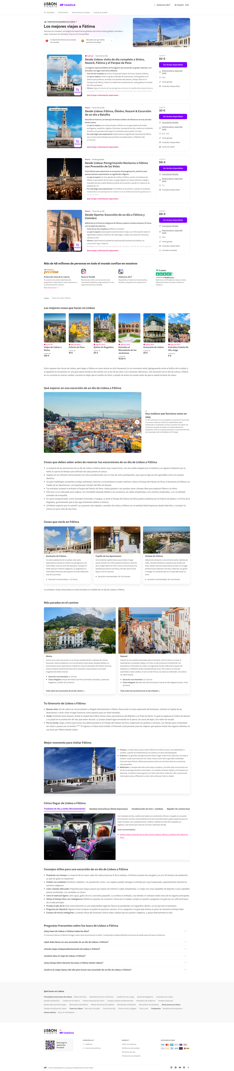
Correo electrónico (93, 1048)
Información (63, 12)
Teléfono (89, 1044)
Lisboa (46, 298)
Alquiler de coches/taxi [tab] (178, 808)
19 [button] (92, 56)
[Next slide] (79, 75)
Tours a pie (143, 1008)
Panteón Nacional (165, 1000)
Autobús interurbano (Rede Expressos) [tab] (108, 808)
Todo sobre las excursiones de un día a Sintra (64, 691)
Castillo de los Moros (71, 1000)
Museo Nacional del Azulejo (55, 1004)
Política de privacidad (130, 1048)
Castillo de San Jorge (125, 997)
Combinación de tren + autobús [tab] (147, 808)
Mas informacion (50, 287)
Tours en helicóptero (66, 1012)
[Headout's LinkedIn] (171, 1067)
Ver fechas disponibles (173, 64)
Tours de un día (109, 1008)
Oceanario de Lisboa (164, 997)
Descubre (50, 12)
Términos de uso (128, 1052)
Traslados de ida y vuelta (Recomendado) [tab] (64, 808)
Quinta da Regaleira (145, 997)
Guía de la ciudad (100, 12)
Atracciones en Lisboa (81, 12)
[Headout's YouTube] (180, 1067)
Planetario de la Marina (145, 1000)
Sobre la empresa (129, 1044)
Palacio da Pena (80, 997)
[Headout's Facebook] (184, 1067)
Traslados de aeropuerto (172, 1008)
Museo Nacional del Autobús (102, 1004)
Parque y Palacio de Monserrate (120, 1000)
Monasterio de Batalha (78, 1004)
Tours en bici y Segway (127, 1008)
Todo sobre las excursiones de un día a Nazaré (139, 691)
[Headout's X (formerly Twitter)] (188, 1067)
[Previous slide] (50, 75)
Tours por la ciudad (92, 1008)
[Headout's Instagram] (176, 1067)
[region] (64, 75)
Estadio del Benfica (52, 1000)
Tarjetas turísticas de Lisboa (55, 1008)
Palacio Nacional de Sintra (93, 1000)
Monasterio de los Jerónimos (102, 997)
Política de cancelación (131, 1056)
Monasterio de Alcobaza (149, 1004)
